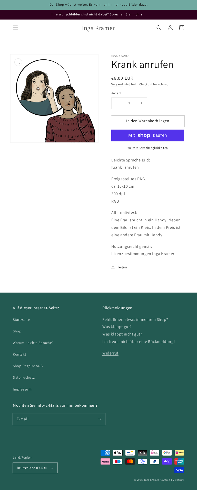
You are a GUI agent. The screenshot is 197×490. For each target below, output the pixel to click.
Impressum (22, 389)
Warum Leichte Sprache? (33, 342)
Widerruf (110, 353)
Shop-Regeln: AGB (28, 366)
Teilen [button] (122, 267)
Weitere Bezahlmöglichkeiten (147, 148)
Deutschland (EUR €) (32, 468)
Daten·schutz (24, 377)
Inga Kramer (151, 480)
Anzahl (116, 93)
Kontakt (19, 354)
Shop (17, 331)
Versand (117, 84)
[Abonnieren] (99, 419)
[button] (15, 27)
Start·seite (21, 319)
